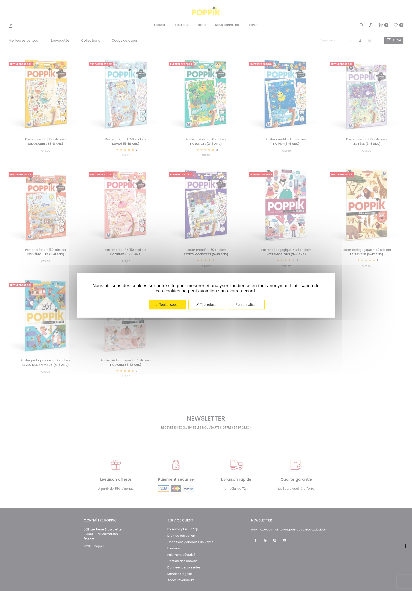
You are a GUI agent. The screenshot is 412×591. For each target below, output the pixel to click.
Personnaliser (246, 304)
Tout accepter (169, 304)
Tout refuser (208, 304)
